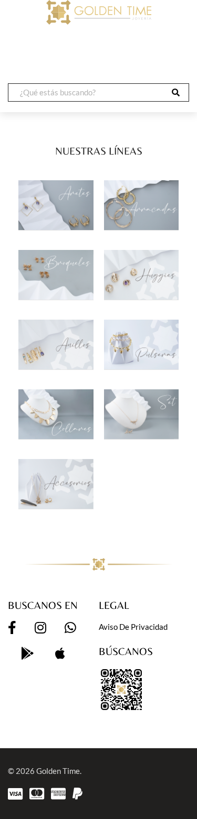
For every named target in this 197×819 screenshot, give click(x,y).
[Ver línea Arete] (56, 205)
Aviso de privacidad (133, 626)
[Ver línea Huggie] (141, 275)
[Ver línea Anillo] (56, 344)
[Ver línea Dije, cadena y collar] (56, 414)
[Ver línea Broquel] (56, 275)
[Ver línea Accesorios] (56, 484)
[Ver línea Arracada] (141, 205)
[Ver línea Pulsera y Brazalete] (141, 344)
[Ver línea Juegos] (141, 414)
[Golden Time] (98, 12)
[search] (176, 92)
